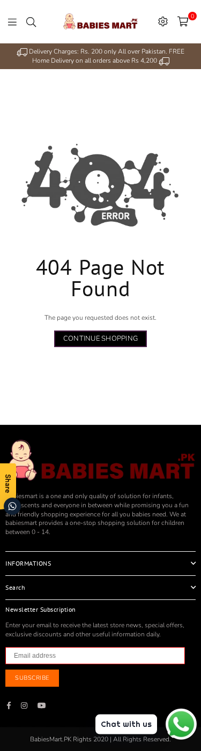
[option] (100, 56)
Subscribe (32, 678)
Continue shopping (100, 338)
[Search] (31, 21)
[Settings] (163, 21)
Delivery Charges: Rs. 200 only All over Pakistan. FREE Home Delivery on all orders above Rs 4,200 (105, 56)
